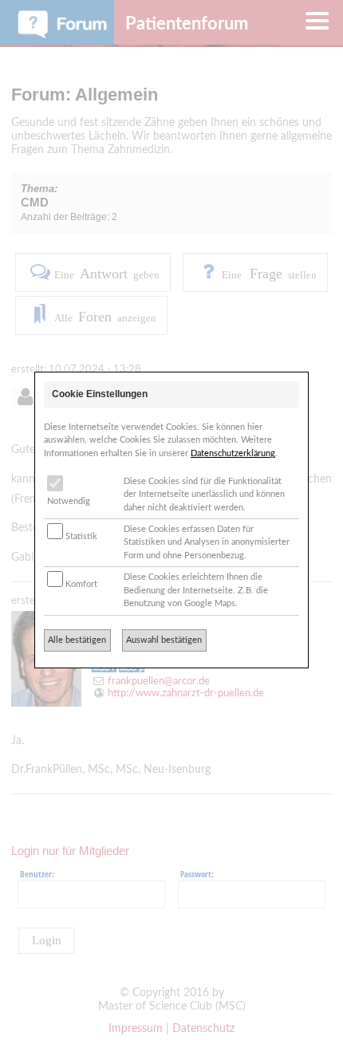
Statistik (80, 536)
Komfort (80, 584)
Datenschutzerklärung (233, 453)
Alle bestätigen (77, 640)
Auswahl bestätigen (164, 640)
